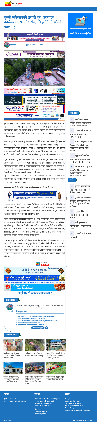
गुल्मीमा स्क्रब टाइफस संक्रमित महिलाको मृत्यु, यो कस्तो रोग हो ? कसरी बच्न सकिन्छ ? (80, 202)
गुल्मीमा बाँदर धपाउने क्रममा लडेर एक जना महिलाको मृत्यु (34, 354)
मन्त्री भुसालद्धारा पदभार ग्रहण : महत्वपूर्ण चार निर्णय (80, 226)
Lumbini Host (88, 420)
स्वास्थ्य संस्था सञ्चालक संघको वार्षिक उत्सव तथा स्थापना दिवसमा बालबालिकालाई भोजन (34, 380)
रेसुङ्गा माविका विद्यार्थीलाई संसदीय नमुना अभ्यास (80, 214)
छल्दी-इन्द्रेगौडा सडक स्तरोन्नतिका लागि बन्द (29, 323)
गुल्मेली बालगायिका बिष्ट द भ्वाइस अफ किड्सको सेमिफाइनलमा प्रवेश (80, 189)
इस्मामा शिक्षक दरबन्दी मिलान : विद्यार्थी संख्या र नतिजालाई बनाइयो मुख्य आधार (56, 355)
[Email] (46, 327)
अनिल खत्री (9, 311)
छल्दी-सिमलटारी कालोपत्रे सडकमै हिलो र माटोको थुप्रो (31, 325)
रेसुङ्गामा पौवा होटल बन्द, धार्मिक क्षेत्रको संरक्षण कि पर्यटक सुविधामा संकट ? (36, 316)
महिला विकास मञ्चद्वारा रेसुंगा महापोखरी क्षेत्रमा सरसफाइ (31, 319)
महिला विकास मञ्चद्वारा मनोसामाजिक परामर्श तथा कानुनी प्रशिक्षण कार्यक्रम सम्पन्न (37, 321)
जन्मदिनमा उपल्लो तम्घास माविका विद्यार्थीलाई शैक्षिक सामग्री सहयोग (12, 355)
